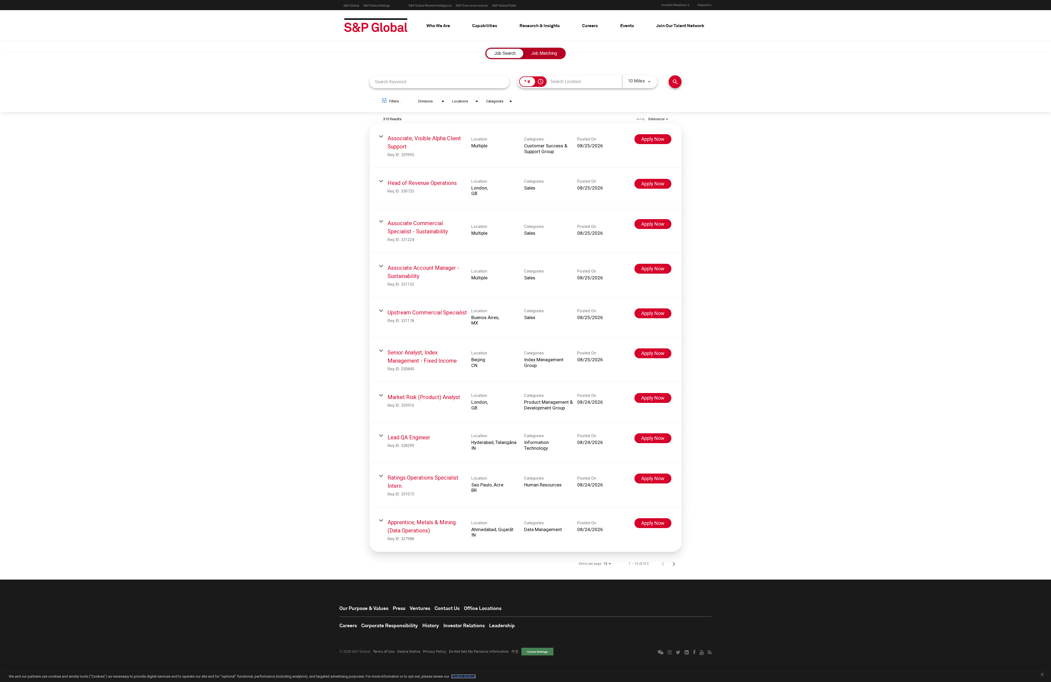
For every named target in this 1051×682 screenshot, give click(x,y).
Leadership (502, 625)
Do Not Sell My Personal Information (479, 651)
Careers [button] (590, 25)
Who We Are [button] (438, 25)
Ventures (420, 608)
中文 (515, 651)
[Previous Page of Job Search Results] (662, 563)
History (430, 625)
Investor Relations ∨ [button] (675, 5)
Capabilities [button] (484, 25)
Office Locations (482, 608)
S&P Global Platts (504, 5)
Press (399, 608)
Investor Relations (464, 625)
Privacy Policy (434, 651)
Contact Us (447, 608)
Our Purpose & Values (363, 608)
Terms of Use (383, 651)
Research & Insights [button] (539, 25)
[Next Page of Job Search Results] (673, 563)
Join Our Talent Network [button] (680, 25)
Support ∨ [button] (705, 5)
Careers (348, 625)
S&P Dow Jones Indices (472, 5)
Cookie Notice (408, 651)
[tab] (438, 25)
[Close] (1042, 675)
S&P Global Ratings (376, 5)
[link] (525, 145)
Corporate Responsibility (389, 625)
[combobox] (439, 81)
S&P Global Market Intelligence (430, 5)
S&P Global (351, 5)
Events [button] (627, 25)
